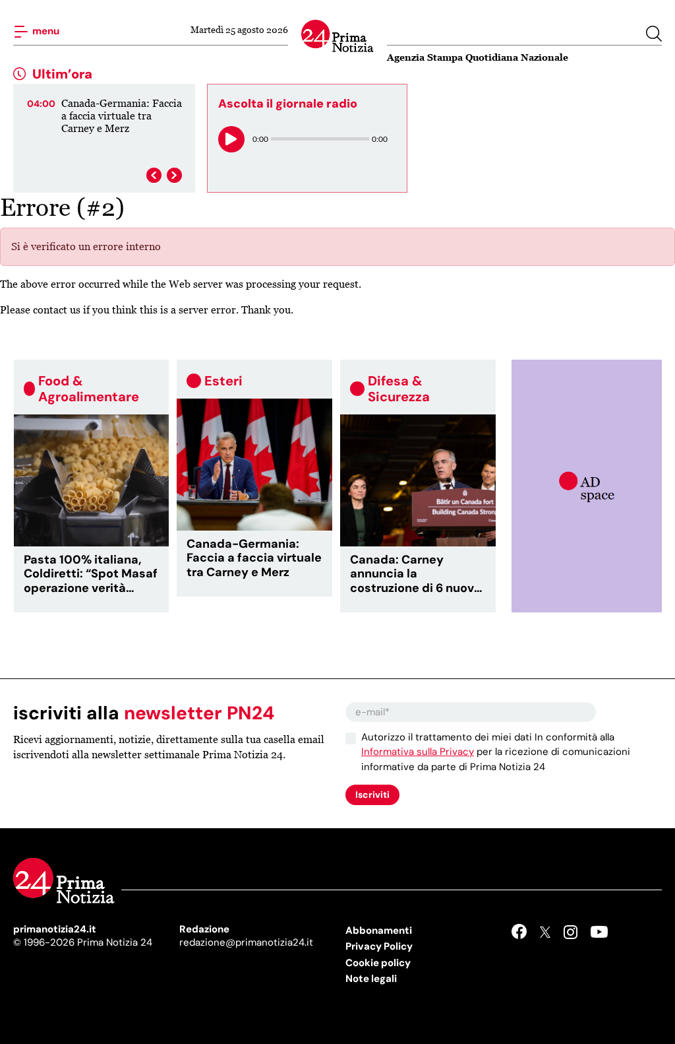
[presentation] (153, 175)
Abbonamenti (378, 930)
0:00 (260, 139)
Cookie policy (378, 962)
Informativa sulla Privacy (417, 751)
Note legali (371, 978)
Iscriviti (372, 794)
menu (44, 30)
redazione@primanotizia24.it (246, 942)
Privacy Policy (379, 946)
